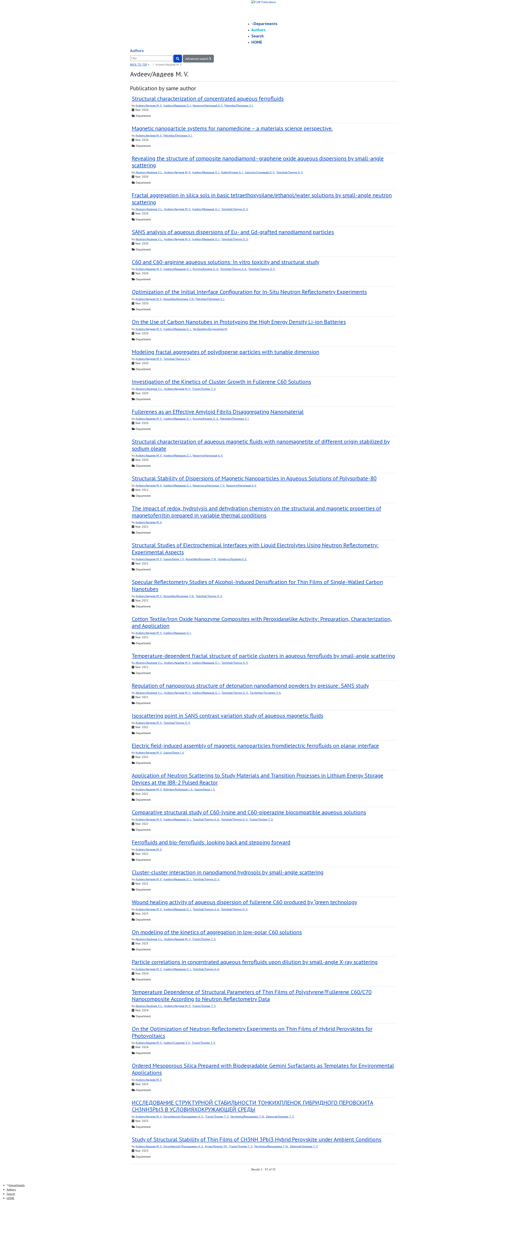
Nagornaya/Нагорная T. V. (209, 485)
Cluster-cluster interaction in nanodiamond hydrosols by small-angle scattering (227, 872)
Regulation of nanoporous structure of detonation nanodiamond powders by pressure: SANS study (250, 685)
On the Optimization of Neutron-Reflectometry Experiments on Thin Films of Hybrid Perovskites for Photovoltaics (252, 1032)
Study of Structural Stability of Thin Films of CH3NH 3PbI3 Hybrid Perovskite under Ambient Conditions (256, 1139)
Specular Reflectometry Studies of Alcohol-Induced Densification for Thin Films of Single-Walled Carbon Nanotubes (257, 585)
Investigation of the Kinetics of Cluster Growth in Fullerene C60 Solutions (221, 381)
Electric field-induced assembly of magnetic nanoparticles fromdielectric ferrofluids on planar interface (255, 745)
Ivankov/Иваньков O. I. (177, 105)
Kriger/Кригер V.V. (216, 1146)
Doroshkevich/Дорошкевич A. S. (183, 1116)
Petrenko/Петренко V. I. (238, 105)
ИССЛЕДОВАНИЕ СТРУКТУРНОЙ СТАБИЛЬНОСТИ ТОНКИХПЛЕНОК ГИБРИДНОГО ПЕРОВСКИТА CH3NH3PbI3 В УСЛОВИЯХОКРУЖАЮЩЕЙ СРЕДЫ (252, 1106)
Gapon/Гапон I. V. (173, 559)
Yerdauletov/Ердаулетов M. (210, 329)
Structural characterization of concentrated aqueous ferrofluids (208, 98)
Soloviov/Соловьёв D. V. (260, 172)
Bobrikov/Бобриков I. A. (178, 789)
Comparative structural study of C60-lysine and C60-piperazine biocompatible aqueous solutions (249, 812)
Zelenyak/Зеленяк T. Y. (280, 1116)
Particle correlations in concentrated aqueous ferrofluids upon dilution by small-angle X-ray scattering (255, 962)
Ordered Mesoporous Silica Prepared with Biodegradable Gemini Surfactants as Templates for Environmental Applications (263, 1069)
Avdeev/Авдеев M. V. (148, 105)
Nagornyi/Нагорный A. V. (208, 105)
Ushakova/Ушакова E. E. (232, 559)
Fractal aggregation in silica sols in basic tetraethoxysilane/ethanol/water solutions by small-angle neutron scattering (262, 198)
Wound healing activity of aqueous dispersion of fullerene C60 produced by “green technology (244, 902)
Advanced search (197, 59)
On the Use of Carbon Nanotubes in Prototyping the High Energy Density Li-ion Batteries (239, 322)
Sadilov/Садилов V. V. (176, 1043)
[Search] (177, 59)
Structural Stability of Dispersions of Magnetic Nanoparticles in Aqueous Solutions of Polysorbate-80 (254, 478)
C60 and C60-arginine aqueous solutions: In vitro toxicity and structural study (225, 262)
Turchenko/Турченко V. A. (265, 693)
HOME (256, 42)
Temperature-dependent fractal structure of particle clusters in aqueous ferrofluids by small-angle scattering (263, 655)
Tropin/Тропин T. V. (204, 389)
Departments (265, 23)
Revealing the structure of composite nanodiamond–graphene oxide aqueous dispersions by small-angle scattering (258, 161)
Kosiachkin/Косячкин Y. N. (178, 299)
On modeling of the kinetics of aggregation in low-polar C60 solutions (217, 932)
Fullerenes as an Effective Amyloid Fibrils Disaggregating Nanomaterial (218, 411)
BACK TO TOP (138, 64)
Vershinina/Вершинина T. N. (247, 1116)
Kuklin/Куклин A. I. (232, 172)
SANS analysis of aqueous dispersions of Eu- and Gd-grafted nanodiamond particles (233, 232)
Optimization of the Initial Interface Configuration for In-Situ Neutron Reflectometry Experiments (249, 291)
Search (257, 36)
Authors (258, 29)
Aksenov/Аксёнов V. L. (149, 172)
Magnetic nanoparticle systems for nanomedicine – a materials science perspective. (232, 128)
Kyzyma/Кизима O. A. (206, 269)
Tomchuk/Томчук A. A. (233, 269)
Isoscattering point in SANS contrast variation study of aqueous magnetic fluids (227, 715)
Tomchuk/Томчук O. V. (289, 172)
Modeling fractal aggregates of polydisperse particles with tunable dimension (225, 352)
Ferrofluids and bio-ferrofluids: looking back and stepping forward (211, 842)
